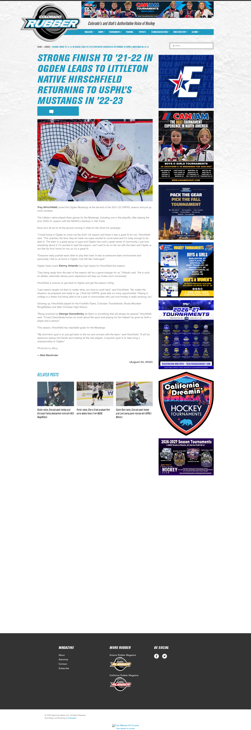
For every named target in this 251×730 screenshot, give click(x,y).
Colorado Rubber (50, 22)
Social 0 (156, 656)
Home (39, 47)
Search (177, 45)
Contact (63, 664)
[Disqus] (95, 476)
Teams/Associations (159, 32)
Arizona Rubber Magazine (123, 655)
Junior (47, 47)
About (62, 655)
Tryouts (142, 32)
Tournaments (114, 32)
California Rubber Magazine (124, 675)
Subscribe (64, 668)
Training (129, 32)
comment (51, 111)
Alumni (195, 32)
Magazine (89, 32)
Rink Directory (179, 32)
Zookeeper (72, 718)
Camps (100, 32)
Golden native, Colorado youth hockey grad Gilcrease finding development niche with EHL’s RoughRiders (55, 413)
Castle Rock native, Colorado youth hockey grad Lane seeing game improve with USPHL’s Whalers (133, 413)
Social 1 (164, 656)
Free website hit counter (125, 728)
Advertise (63, 659)
